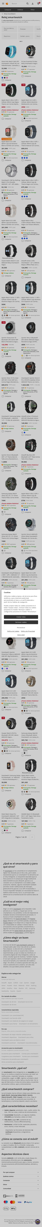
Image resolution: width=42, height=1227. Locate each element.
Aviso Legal (21, 635)
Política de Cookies (13, 631)
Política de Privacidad (28, 631)
